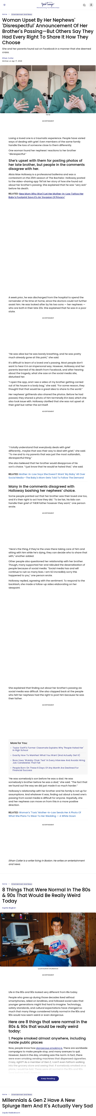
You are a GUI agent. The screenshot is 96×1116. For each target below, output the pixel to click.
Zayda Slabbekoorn (11, 1113)
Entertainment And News (22, 14)
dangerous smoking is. (49, 1048)
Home (4, 14)
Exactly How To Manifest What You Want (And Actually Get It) (46, 755)
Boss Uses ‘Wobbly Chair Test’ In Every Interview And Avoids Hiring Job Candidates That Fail (49, 761)
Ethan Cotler (8, 58)
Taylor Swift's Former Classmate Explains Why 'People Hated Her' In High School (48, 749)
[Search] (84, 4)
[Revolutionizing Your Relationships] (48, 4)
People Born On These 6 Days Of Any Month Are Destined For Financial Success (46, 769)
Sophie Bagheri (9, 908)
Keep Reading (48, 1078)
